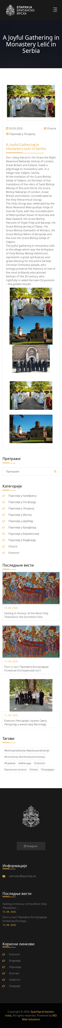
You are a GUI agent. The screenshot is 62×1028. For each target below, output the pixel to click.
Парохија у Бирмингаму (23, 534)
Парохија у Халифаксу (22, 495)
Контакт (14, 973)
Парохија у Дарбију (20, 521)
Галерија (14, 986)
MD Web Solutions (39, 1017)
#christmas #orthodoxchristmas (24, 757)
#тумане (9, 763)
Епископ (13, 553)
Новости (14, 979)
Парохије (15, 967)
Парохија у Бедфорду (22, 540)
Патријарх (47, 769)
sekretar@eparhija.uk (22, 876)
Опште (51, 128)
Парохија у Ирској (20, 515)
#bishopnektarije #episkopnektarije (26, 750)
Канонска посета (15, 769)
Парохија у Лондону (22, 134)
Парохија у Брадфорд (22, 527)
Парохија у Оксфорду (22, 502)
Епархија (15, 960)
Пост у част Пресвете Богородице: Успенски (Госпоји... (24, 919)
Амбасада (25, 763)
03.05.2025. (16, 128)
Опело (33, 769)
